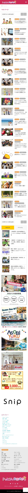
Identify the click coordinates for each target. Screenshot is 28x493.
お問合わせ (21, 486)
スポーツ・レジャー (18, 460)
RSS (17, 483)
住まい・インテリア (18, 457)
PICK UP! (8, 227)
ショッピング (16, 459)
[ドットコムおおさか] (8, 2)
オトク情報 (3, 459)
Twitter (10, 483)
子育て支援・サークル (5, 457)
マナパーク (16, 467)
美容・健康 (3, 454)
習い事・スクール (17, 455)
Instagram (15, 483)
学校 (2, 452)
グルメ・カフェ (17, 452)
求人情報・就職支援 (5, 460)
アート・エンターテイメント (19, 462)
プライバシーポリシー (8, 486)
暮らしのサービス (4, 464)
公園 (2, 462)
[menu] (26, 2)
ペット (2, 466)
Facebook (12, 483)
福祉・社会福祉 (17, 464)
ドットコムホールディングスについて (8, 469)
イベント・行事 (17, 454)
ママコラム (20, 227)
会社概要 (15, 486)
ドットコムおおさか (11, 491)
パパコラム (3, 467)
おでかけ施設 (4, 455)
